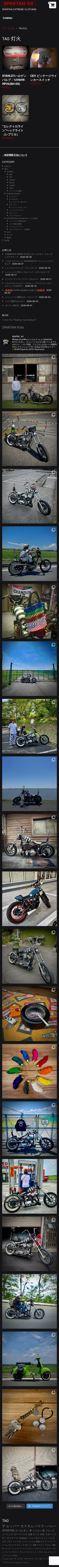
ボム (45, 1552)
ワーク (50, 1542)
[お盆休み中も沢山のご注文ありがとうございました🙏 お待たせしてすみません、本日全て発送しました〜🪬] (29, 496)
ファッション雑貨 (15, 191)
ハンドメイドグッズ (16, 210)
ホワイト (15, 1552)
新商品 (9, 238)
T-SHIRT (12, 185)
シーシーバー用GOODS (17, 221)
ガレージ (28, 1545)
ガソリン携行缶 (12, 305)
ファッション (27, 1549)
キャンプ (12, 1545)
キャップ (20, 1545)
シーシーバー (16, 1548)
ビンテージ (12, 1538)
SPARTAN (8, 1530)
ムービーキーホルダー (19, 202)
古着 (30, 1534)
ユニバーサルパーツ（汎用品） (20, 229)
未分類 (6, 240)
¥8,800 (43, 79)
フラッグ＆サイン (15, 216)
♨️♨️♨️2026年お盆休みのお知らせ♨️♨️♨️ (25, 290)
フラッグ (50, 1530)
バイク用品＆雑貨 (15, 224)
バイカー (37, 1530)
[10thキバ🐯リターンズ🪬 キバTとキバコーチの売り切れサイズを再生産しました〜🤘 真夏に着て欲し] (29, 1128)
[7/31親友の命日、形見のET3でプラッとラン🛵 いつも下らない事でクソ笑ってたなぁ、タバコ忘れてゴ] (29, 726)
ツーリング (7, 1534)
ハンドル (17, 1541)
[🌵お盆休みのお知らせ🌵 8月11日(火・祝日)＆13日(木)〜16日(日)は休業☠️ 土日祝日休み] (29, 783)
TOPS (11, 188)
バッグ (51, 1538)
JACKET (12, 180)
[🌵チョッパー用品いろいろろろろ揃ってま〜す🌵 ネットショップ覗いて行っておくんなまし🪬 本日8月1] (29, 553)
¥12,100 (12, 131)
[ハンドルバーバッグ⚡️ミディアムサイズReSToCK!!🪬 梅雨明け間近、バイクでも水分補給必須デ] (29, 1243)
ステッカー (13, 205)
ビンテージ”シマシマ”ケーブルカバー (22, 279)
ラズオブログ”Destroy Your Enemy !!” (19, 320)
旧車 (34, 1545)
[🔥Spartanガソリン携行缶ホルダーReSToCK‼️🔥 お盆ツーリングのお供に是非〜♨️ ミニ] (29, 898)
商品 (6, 169)
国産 (54, 1545)
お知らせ (7, 166)
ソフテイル (37, 1549)
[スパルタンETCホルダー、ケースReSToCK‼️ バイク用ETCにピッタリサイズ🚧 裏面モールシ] (29, 841)
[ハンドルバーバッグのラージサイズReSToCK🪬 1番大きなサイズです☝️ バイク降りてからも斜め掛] (29, 438)
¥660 (14, 81)
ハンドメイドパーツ (16, 227)
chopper (23, 1538)
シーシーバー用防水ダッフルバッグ (21, 297)
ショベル (31, 1541)
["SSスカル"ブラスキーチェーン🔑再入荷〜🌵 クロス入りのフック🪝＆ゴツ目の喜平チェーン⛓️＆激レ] (29, 1416)
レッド (35, 1552)
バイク (39, 1526)
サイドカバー (47, 1549)
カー (16, 1534)
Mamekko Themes (21, 1562)
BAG (10, 174)
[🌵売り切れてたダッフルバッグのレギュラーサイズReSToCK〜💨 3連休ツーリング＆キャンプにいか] (29, 1301)
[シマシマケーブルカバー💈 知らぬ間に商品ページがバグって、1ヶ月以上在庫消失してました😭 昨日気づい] (29, 611)
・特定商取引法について (14, 155)
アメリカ (23, 1534)
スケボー (48, 1545)
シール (24, 1541)
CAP (10, 177)
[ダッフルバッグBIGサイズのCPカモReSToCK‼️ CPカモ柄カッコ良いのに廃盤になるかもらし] (29, 1474)
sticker (14, 1555)
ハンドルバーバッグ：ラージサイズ (21, 268)
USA (42, 1534)
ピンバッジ (13, 213)
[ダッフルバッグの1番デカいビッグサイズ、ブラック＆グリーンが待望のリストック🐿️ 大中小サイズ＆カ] (29, 956)
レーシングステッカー (19, 207)
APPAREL (10, 172)
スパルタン (22, 1530)
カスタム (27, 1526)
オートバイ (6, 1548)
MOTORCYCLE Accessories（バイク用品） (23, 218)
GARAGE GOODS (13, 194)
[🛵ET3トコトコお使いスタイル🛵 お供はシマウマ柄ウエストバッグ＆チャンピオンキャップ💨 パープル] (29, 1359)
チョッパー (11, 1526)
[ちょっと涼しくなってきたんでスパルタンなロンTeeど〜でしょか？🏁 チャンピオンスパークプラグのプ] (29, 381)
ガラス (41, 1552)
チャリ (36, 1534)
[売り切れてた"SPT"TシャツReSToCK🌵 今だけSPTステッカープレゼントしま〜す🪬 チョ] (29, 1186)
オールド (29, 1552)
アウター (40, 1545)
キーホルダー (13, 199)
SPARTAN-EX (29, 1559)
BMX (38, 1541)
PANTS (11, 183)
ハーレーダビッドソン (38, 1538)
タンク (43, 1542)
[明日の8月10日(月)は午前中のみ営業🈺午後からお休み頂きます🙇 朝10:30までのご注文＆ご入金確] (29, 668)
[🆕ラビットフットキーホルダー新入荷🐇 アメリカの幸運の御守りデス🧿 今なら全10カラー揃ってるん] (29, 1071)
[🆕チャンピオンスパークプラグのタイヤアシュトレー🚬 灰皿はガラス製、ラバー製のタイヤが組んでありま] (29, 1013)
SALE (9, 232)
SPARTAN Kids (13, 327)
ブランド (22, 1552)
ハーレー (50, 1526)
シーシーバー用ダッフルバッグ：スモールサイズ (27, 272)
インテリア (13, 196)
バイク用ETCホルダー (15, 301)
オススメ (10, 235)
